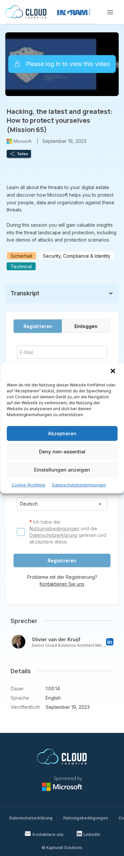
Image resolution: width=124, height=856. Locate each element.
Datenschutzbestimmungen (79, 484)
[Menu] (110, 12)
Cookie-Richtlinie (28, 484)
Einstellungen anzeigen (62, 470)
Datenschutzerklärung (53, 535)
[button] (113, 372)
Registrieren (37, 326)
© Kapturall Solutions (62, 847)
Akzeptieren (62, 433)
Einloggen (86, 326)
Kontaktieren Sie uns (62, 584)
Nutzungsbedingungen (54, 528)
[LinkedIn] (109, 641)
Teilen (22, 153)
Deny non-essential (62, 451)
